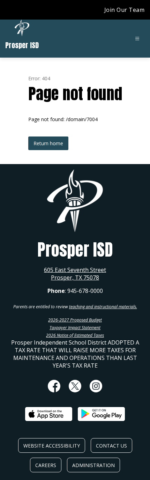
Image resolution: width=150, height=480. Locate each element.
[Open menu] (137, 39)
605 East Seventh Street (75, 270)
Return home (48, 143)
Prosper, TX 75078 (75, 277)
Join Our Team (124, 10)
